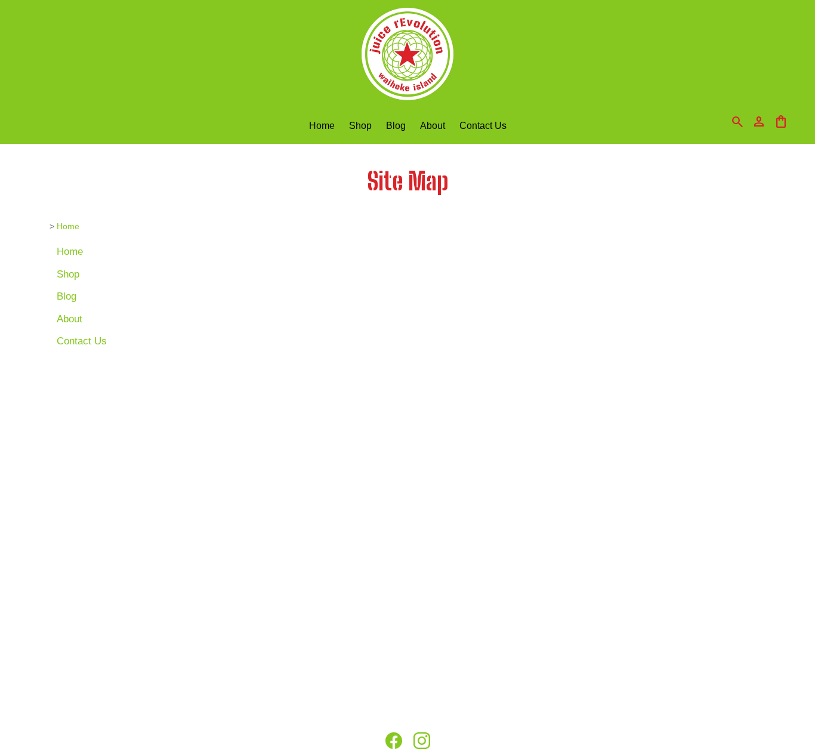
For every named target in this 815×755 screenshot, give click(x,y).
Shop (360, 125)
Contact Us (483, 125)
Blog (396, 125)
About (432, 125)
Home (322, 125)
